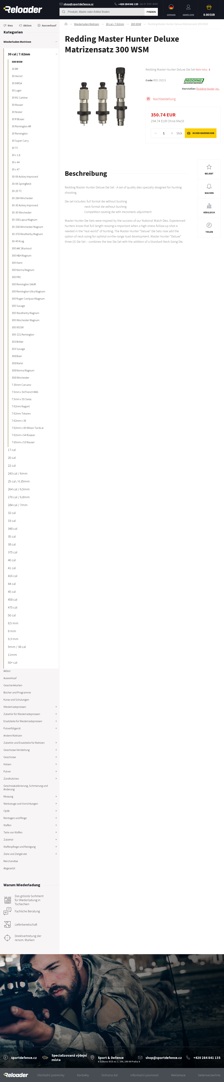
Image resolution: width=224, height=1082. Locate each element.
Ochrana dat (110, 1075)
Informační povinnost (144, 1075)
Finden (151, 12)
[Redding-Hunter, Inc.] (201, 81)
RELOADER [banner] (23, 9)
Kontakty (83, 1075)
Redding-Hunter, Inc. (207, 88)
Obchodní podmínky (50, 1075)
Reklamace (178, 1075)
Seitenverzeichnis (209, 1075)
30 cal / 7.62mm (115, 24)
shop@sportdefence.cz (78, 4)
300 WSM (136, 24)
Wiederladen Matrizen (86, 24)
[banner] (16, 1075)
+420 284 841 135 (128, 4)
